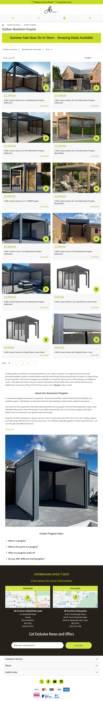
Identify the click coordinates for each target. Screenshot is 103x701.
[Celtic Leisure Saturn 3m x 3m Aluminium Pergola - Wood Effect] (77, 127)
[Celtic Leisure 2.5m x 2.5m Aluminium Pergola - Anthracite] (77, 228)
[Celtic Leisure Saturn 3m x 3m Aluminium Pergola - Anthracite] (26, 77)
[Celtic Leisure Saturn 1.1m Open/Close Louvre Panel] (77, 278)
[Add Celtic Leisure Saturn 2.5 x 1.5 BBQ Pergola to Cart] (46, 188)
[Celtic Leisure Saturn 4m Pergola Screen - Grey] (77, 329)
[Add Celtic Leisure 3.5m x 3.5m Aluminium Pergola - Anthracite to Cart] (46, 239)
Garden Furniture (13, 25)
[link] (18, 363)
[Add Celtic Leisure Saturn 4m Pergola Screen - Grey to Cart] (96, 340)
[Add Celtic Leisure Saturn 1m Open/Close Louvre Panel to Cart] (46, 340)
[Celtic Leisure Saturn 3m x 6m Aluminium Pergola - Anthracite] (77, 77)
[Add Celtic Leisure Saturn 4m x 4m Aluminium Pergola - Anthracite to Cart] (46, 289)
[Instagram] (61, 681)
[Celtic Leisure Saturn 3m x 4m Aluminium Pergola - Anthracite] (26, 127)
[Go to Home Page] (3, 25)
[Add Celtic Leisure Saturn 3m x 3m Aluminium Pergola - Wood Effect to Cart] (96, 138)
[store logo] (51, 10)
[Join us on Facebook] (48, 681)
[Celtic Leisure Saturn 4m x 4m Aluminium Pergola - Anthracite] (26, 278)
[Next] (34, 363)
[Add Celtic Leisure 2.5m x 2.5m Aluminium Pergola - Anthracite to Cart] (96, 239)
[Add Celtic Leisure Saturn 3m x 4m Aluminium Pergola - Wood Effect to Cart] (96, 188)
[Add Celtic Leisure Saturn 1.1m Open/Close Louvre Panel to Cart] (96, 289)
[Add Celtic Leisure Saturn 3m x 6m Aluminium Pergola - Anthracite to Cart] (96, 88)
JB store (57, 385)
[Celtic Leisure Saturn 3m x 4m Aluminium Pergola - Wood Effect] (77, 178)
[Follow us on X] (41, 681)
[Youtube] (54, 681)
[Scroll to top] (100, 684)
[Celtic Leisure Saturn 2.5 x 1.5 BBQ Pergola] (26, 178)
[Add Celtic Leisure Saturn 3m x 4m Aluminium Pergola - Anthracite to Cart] (46, 138)
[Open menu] (13, 18)
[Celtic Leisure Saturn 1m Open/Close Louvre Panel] (26, 329)
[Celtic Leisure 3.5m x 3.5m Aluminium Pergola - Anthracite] (26, 228)
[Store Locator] (64, 18)
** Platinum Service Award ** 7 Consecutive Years (51, 2)
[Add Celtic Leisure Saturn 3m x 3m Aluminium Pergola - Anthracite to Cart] (46, 88)
